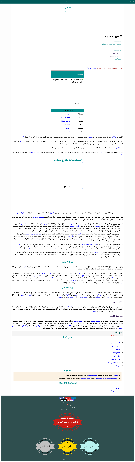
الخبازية (35, 217)
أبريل (67, 295)
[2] (122, 154)
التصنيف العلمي (67, 110)
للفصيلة (41, 217)
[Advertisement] (67, 24)
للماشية (93, 311)
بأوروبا (80, 273)
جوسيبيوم (67, 131)
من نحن (65, 403)
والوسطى (84, 244)
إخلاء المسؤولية (64, 409)
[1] (24, 136)
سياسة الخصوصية (71, 403)
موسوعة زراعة (115, 391)
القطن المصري (115, 148)
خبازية (68, 128)
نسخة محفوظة (92, 375)
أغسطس (98, 297)
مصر (60, 295)
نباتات (114, 137)
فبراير (30, 295)
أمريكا (100, 295)
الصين (52, 213)
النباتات (67, 114)
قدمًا (19, 244)
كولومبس (74, 280)
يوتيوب (68, 398)
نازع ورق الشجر (115, 359)
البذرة (70, 307)
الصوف (53, 249)
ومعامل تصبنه (40, 326)
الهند (100, 252)
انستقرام (70, 400)
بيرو (34, 249)
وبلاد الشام (29, 234)
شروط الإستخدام (71, 409)
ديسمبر (70, 297)
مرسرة (118, 366)
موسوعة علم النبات (113, 388)
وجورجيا (44, 224)
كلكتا (38, 275)
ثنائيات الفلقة (65, 121)
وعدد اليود (24, 326)
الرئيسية (132, 2)
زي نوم (118, 349)
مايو (108, 297)
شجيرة (89, 137)
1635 (112, 278)
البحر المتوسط (46, 273)
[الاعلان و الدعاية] (67, 422)
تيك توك (63, 400)
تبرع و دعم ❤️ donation (67, 405)
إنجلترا (121, 278)
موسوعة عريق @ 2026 (67, 459)
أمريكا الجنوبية (92, 244)
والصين (95, 252)
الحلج (101, 152)
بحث (2, 2)
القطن (116, 375)
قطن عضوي (116, 346)
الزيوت (39, 152)
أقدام (77, 226)
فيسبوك (62, 398)
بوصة (70, 224)
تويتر (73, 398)
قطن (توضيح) (91, 68)
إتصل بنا (61, 403)
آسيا (79, 234)
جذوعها (72, 226)
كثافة (69, 326)
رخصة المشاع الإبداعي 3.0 (63, 407)
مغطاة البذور (65, 117)
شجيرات (97, 226)
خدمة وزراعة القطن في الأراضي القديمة (107, 378)
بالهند (34, 275)
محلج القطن (115, 352)
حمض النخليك (96, 321)
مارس (77, 295)
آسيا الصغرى (37, 234)
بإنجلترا (54, 278)
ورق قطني (117, 356)
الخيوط (21, 141)
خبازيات (67, 124)
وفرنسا (50, 278)
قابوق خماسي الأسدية (113, 362)
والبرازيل (29, 249)
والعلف (33, 152)
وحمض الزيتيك (79, 321)
